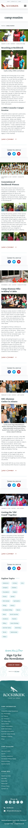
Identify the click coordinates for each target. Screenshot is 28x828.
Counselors (6, 592)
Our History (4, 716)
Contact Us (14, 1)
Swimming (18, 627)
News (4, 614)
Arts (22, 583)
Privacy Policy (5, 786)
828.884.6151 (10, 807)
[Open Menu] (25, 6)
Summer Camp (7, 627)
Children (14, 587)
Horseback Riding (7, 610)
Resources (4, 783)
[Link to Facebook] (6, 802)
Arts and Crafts (5, 751)
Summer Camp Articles (8, 734)
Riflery (4, 623)
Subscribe (4, 781)
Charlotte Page (20, 43)
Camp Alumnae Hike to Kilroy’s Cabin (11, 290)
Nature (18, 610)
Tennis (4, 632)
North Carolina (14, 614)
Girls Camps (6, 601)
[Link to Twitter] (10, 802)
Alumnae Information (7, 731)
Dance (15, 592)
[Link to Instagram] (21, 802)
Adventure (5, 583)
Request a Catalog (6, 736)
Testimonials (14, 632)
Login (19, 1)
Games (12, 596)
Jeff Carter (20, 394)
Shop (8, 1)
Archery (15, 583)
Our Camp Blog (5, 721)
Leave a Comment (7, 139)
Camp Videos (5, 723)
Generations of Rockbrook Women (10, 183)
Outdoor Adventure (7, 756)
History (13, 43)
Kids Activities (5, 761)
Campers (5, 587)
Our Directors (5, 718)
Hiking (4, 605)
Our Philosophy (5, 713)
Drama (4, 596)
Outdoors (5, 618)
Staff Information (6, 729)
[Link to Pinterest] (17, 802)
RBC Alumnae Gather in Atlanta (9, 400)
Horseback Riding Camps (8, 758)
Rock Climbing (14, 623)
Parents (14, 618)
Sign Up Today (14, 665)
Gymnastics (17, 601)
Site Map (4, 778)
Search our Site (6, 776)
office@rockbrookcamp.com (14, 810)
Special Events (5, 764)
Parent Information (7, 726)
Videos (4, 636)
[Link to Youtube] (14, 802)
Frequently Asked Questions (9, 711)
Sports (3, 753)
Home (3, 25)
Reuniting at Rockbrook (12, 47)
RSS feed (16, 671)
